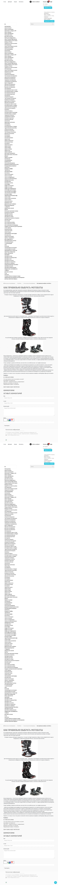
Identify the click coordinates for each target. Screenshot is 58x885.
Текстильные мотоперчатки (11, 76)
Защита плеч (7, 150)
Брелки (6, 209)
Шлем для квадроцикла (10, 38)
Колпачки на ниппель (9, 212)
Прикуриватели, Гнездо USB (11, 250)
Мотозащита (7, 136)
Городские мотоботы (9, 115)
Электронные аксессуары (11, 233)
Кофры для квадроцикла (10, 188)
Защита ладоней (8, 152)
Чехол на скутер (8, 176)
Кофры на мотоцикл (9, 186)
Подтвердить (7, 425)
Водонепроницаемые (9, 205)
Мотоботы (7, 109)
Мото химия (7, 221)
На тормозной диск (9, 242)
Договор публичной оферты (11, 279)
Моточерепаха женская (10, 93)
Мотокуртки (7, 95)
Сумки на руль (8, 232)
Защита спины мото (9, 140)
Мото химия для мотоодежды (11, 225)
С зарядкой (7, 207)
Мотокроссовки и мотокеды (11, 112)
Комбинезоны (8, 162)
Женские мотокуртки (9, 102)
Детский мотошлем (9, 36)
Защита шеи (7, 139)
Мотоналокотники (9, 142)
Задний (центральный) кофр (11, 195)
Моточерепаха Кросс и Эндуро (11, 91)
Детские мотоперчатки (10, 86)
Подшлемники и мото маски (11, 41)
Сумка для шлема (8, 201)
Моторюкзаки (8, 181)
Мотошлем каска (8, 35)
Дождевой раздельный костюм (12, 164)
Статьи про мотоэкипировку (29, 283)
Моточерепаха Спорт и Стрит (11, 90)
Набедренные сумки (9, 180)
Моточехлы (7, 173)
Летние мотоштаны (9, 129)
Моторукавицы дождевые (10, 166)
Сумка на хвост (8, 200)
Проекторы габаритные (10, 252)
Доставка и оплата (9, 272)
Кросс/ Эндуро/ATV (9, 83)
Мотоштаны (7, 124)
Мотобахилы (7, 159)
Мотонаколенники (9, 138)
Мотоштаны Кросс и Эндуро (11, 126)
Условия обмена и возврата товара (12, 276)
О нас (5, 2)
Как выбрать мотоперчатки (9, 380)
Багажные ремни (8, 229)
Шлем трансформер (9, 33)
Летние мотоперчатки (9, 74)
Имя (4, 396)
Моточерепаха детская (10, 94)
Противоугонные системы (10, 241)
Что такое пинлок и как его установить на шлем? (14, 379)
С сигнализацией (8, 243)
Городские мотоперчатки (10, 80)
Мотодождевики (8, 160)
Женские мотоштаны (9, 133)
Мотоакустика (8, 235)
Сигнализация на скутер (10, 249)
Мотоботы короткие (9, 118)
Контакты (21, 2)
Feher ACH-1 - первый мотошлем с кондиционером (14, 382)
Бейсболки (7, 167)
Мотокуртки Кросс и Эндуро (11, 105)
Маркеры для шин (9, 215)
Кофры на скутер (8, 187)
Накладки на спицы (9, 217)
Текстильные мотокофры (10, 193)
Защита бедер (8, 147)
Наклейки (7, 255)
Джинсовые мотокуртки (10, 101)
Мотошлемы (8, 26)
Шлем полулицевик (9, 29)
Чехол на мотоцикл (9, 174)
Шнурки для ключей (9, 208)
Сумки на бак (7, 197)
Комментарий (6, 406)
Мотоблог (19, 283)
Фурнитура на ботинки (10, 122)
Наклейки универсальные (10, 267)
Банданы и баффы (9, 169)
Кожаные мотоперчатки (10, 79)
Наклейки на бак (8, 256)
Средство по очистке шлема (11, 43)
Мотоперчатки (8, 73)
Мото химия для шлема (10, 224)
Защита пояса (8, 146)
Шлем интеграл (8, 28)
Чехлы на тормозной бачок (11, 179)
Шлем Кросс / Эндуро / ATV (10, 31)
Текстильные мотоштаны (10, 132)
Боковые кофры (8, 194)
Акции (15, 2)
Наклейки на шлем (9, 266)
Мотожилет (7, 143)
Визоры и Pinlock (8, 42)
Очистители (7, 121)
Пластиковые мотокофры (10, 191)
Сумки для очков (8, 231)
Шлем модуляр (8, 32)
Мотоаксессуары (8, 171)
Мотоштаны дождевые (10, 163)
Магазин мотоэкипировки (9, 283)
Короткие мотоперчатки (10, 77)
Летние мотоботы (8, 111)
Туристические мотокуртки (11, 107)
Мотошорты (7, 135)
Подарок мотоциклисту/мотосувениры (13, 226)
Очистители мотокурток (10, 108)
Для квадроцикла (9, 239)
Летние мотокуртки (9, 97)
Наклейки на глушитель (10, 262)
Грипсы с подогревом (9, 238)
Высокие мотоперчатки (10, 87)
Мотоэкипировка (9, 49)
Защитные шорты (8, 145)
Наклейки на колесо (9, 260)
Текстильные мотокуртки (10, 98)
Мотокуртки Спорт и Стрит (10, 104)
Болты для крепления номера (11, 211)
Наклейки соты (8, 259)
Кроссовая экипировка (10, 153)
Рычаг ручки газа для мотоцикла (12, 218)
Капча (5, 418)
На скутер (7, 246)
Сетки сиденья (8, 228)
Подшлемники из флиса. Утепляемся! (11, 384)
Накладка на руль (9, 214)
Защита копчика (8, 149)
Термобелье (7, 170)
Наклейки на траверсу (10, 263)
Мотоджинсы (7, 125)
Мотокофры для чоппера (10, 190)
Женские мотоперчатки (10, 84)
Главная (7, 270)
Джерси (6, 156)
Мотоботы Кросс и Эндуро (10, 114)
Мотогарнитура (8, 45)
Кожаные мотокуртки (9, 100)
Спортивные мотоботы (10, 117)
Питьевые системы (9, 183)
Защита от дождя (8, 157)
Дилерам (10, 2)
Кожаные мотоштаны (9, 131)
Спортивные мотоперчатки (11, 81)
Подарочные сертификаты (11, 269)
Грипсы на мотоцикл (9, 236)
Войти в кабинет (36, 2)
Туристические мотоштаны (11, 128)
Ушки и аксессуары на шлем (11, 46)
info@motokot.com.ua (14, 435)
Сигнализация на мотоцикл (11, 248)
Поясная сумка (8, 219)
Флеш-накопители (9, 253)
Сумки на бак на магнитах (10, 198)
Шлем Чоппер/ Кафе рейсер (11, 39)
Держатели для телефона (10, 204)
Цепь (6, 245)
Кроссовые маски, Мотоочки (11, 155)
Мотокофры (7, 184)
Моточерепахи (8, 88)
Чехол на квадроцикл (9, 177)
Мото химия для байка (10, 222)
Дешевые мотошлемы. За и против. (11, 383)
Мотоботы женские (9, 119)
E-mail (5, 401)
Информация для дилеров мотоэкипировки (14, 277)
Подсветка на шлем (9, 48)
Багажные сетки (8, 202)
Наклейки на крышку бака (11, 257)
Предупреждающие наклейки (11, 265)
